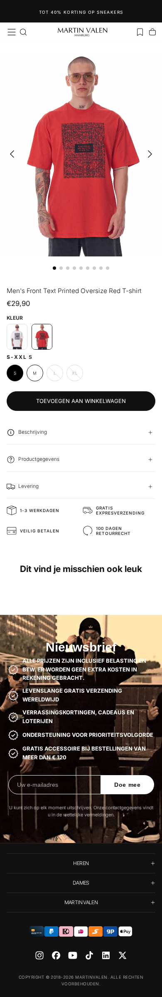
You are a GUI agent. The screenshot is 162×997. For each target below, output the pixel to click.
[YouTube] (73, 955)
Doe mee (127, 784)
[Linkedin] (106, 955)
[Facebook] (56, 955)
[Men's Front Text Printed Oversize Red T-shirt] (42, 337)
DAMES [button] (81, 883)
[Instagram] (39, 955)
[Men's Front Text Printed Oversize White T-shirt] (17, 337)
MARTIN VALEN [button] (81, 902)
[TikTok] (89, 955)
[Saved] (140, 32)
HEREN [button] (80, 863)
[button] (12, 32)
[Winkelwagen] (152, 32)
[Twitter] (123, 955)
